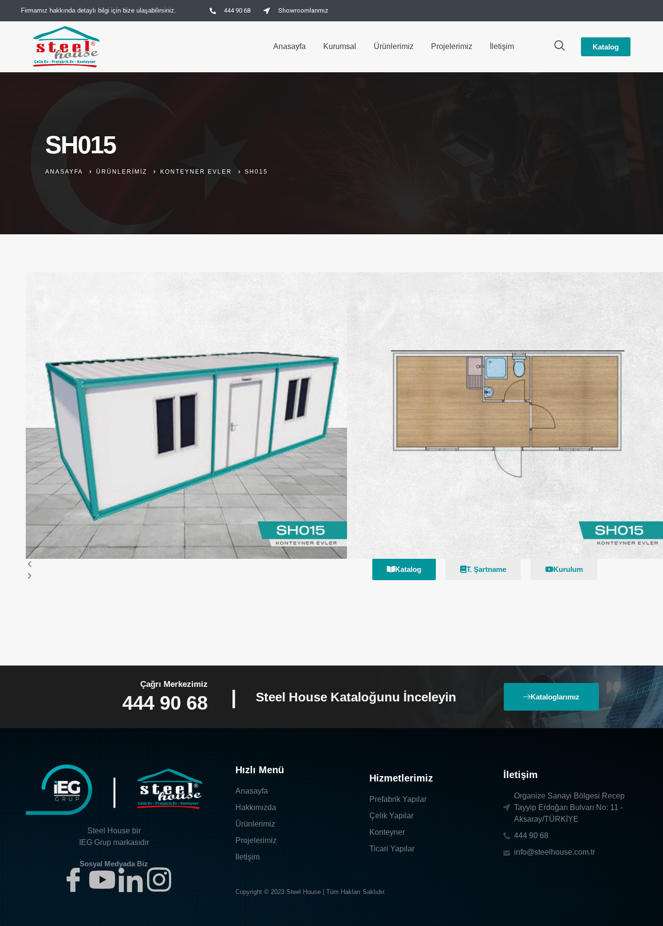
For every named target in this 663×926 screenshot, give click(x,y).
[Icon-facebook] (73, 879)
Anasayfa (289, 46)
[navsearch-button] (559, 46)
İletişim (502, 46)
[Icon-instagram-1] (159, 879)
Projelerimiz (451, 46)
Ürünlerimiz (394, 46)
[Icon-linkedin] (130, 879)
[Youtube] (102, 879)
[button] (186, 564)
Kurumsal (339, 46)
